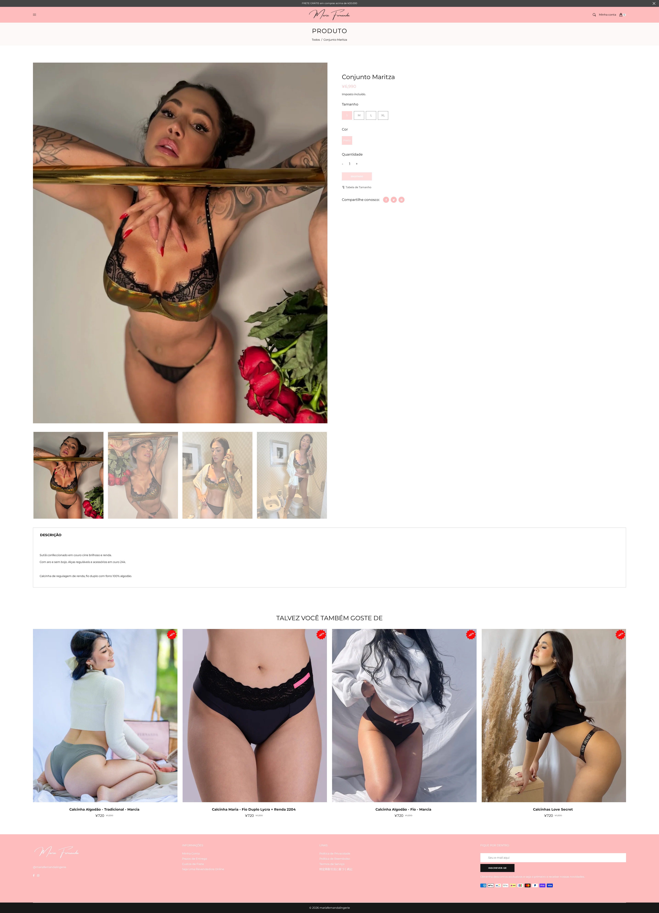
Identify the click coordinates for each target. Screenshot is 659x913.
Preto (347, 140)
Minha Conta (191, 853)
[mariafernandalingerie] (329, 14)
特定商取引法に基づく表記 (335, 869)
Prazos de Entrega (194, 858)
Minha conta (607, 14)
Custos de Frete (193, 864)
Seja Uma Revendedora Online (203, 869)
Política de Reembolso (334, 858)
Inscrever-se (497, 868)
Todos (316, 39)
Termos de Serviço (331, 864)
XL (383, 115)
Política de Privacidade (334, 853)
